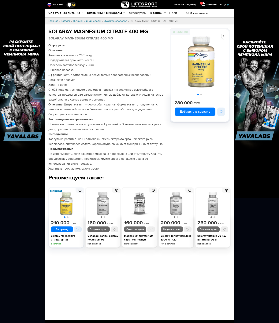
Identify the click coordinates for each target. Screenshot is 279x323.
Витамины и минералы (105, 13)
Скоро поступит (98, 229)
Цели (173, 13)
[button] (198, 94)
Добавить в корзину (195, 111)
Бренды (156, 13)
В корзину (62, 229)
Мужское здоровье (115, 21)
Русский (58, 4)
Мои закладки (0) (185, 4)
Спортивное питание (64, 13)
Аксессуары (138, 13)
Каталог (65, 21)
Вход (223, 4)
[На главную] (139, 4)
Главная (53, 21)
